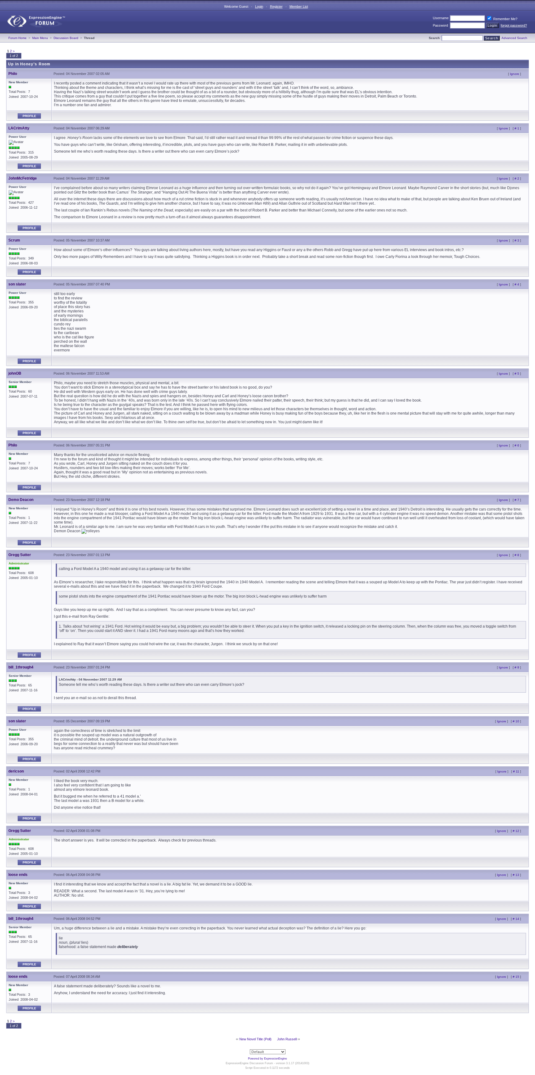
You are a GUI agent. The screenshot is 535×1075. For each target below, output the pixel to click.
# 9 (517, 667)
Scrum (14, 240)
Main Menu (40, 38)
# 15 (516, 976)
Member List (298, 6)
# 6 (517, 445)
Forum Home (17, 38)
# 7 (517, 500)
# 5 (517, 373)
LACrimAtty (18, 128)
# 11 (516, 771)
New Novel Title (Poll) (255, 1039)
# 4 (517, 284)
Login (259, 6)
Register (276, 6)
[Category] (33, 32)
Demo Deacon (20, 500)
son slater (17, 284)
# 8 (517, 555)
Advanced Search (514, 38)
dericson (16, 771)
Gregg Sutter (19, 555)
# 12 (516, 831)
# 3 (517, 240)
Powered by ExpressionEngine (267, 1058)
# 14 (516, 918)
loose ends (18, 875)
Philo (12, 74)
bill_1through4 (20, 667)
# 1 (517, 128)
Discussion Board (66, 38)
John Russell (287, 1039)
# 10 (516, 721)
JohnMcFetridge (22, 178)
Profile (29, 116)
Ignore (514, 74)
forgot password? (514, 25)
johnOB (14, 373)
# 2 (517, 178)
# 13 (516, 875)
